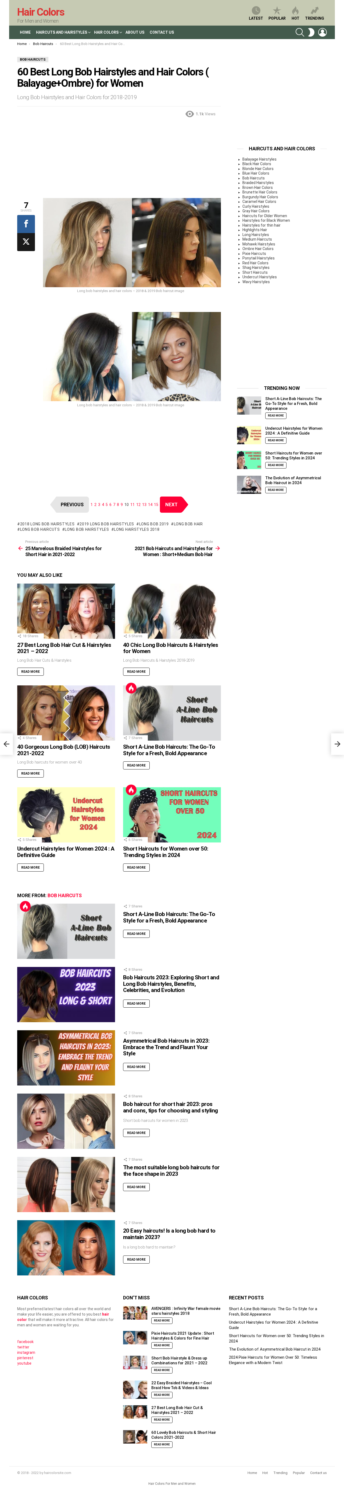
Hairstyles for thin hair (261, 225)
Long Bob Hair (188, 524)
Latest (256, 18)
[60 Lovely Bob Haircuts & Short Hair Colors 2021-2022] (135, 1437)
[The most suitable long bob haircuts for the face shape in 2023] (66, 1184)
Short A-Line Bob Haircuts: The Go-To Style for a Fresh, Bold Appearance (169, 750)
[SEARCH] (300, 32)
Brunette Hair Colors (259, 192)
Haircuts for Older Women (264, 216)
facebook (25, 1342)
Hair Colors (40, 12)
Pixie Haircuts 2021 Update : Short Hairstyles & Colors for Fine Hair (182, 1336)
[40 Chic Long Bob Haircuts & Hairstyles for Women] (172, 611)
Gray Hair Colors (256, 211)
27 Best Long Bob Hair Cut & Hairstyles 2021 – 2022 (64, 648)
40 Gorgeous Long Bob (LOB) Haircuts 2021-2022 (63, 750)
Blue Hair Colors (255, 173)
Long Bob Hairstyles (87, 529)
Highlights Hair (254, 230)
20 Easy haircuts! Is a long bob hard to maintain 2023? (169, 1233)
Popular (277, 18)
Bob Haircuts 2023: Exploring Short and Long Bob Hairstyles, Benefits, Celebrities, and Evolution (171, 983)
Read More (30, 672)
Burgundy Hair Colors (260, 197)
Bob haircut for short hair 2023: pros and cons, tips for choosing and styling (170, 1107)
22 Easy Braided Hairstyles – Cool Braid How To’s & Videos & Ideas (181, 1385)
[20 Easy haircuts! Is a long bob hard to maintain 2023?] (66, 1247)
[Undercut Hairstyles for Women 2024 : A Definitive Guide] (66, 814)
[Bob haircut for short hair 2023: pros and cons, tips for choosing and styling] (66, 1121)
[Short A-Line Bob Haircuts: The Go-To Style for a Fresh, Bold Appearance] (172, 713)
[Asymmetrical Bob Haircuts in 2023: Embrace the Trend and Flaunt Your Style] (66, 1057)
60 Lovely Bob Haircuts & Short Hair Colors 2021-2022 (183, 1435)
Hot (295, 18)
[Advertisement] (119, 160)
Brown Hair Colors (257, 187)
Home (25, 32)
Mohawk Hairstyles (258, 244)
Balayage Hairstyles (259, 159)
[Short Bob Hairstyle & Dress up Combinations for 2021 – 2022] (135, 1362)
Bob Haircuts (65, 895)
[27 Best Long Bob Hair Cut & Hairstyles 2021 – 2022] (66, 611)
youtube (24, 1363)
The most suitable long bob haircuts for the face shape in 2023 (171, 1170)
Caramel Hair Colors (259, 201)
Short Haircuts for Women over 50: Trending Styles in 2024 (165, 851)
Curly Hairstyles (255, 206)
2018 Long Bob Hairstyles (47, 524)
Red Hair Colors (255, 263)
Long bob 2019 (154, 524)
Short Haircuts (255, 272)
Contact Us (162, 32)
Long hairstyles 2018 (136, 529)
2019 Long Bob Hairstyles (107, 524)
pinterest (25, 1358)
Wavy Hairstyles (256, 282)
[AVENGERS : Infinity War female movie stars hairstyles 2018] (135, 1313)
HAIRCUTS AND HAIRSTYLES (61, 32)
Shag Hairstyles (256, 267)
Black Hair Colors (256, 164)
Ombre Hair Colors (258, 249)
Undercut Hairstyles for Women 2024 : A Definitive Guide (65, 851)
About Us (135, 32)
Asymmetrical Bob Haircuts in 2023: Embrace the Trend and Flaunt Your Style (166, 1047)
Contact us (318, 1473)
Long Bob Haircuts (40, 529)
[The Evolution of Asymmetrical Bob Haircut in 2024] (249, 485)
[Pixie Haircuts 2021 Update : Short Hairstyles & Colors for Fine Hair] (135, 1338)
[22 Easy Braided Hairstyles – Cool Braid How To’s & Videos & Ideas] (135, 1390)
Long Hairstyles (255, 235)
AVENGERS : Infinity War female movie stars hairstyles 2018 (185, 1311)
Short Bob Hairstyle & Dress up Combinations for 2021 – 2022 (179, 1360)
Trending (314, 18)
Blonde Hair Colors (258, 169)
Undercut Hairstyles (259, 277)
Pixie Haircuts (254, 253)
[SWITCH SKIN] (311, 32)
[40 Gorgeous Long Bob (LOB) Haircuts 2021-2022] (66, 713)
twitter (23, 1347)
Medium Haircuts (257, 239)
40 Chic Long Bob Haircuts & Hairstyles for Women (170, 648)
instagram (26, 1352)
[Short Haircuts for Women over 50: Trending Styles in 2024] (172, 814)
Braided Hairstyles (258, 183)
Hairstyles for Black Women (266, 220)
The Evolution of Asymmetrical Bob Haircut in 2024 (293, 480)
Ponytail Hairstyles (258, 258)
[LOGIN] (322, 32)
